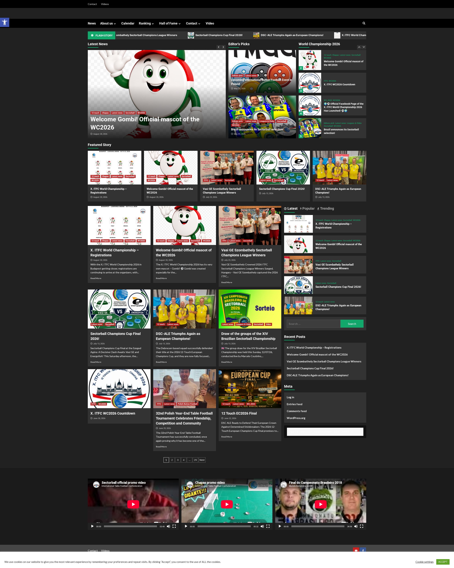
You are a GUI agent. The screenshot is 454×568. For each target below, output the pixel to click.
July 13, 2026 (267, 193)
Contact (92, 3)
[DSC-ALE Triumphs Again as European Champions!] (339, 167)
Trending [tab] (326, 208)
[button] (4, 22)
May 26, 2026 (239, 88)
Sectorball (130, 113)
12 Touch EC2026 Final (239, 413)
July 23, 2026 (211, 197)
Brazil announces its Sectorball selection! (257, 129)
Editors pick (237, 76)
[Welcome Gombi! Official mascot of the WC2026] (157, 94)
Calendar (127, 23)
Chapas (105, 113)
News (92, 23)
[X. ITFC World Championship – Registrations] (310, 128)
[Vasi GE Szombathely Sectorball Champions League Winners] (227, 167)
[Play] (92, 526)
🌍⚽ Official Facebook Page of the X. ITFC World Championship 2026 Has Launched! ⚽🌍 (344, 84)
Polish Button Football (187, 404)
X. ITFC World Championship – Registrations (329, 35)
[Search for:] (313, 324)
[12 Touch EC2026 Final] (250, 388)
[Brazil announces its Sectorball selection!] (310, 105)
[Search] (364, 23)
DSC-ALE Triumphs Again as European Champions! (252, 35)
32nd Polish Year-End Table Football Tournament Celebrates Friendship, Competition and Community (184, 418)
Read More (95, 278)
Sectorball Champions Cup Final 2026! (180, 35)
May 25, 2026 (239, 134)
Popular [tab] (308, 208)
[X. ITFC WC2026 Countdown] (310, 60)
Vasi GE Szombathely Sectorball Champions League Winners (324, 361)
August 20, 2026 (100, 134)
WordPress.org (296, 418)
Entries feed (294, 404)
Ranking (145, 23)
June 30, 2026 (99, 418)
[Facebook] (363, 550)
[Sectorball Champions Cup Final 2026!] (283, 167)
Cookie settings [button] (425, 561)
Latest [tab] (292, 208)
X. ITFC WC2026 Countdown (339, 61)
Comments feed (297, 411)
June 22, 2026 (230, 418)
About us (106, 23)
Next (202, 460)
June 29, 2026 (165, 428)
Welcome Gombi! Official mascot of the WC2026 (317, 354)
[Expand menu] (115, 23)
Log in (290, 397)
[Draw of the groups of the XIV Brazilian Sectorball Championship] (250, 309)
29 (195, 460)
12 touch (95, 113)
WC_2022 (328, 78)
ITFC (326, 58)
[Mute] (168, 526)
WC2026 (141, 113)
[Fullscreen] (174, 526)
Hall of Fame (168, 23)
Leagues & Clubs (266, 121)
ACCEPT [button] (442, 561)
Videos (105, 3)
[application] (133, 504)
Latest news (117, 113)
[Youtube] (356, 550)
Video (210, 23)
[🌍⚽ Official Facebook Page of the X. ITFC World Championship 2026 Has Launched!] (310, 83)
